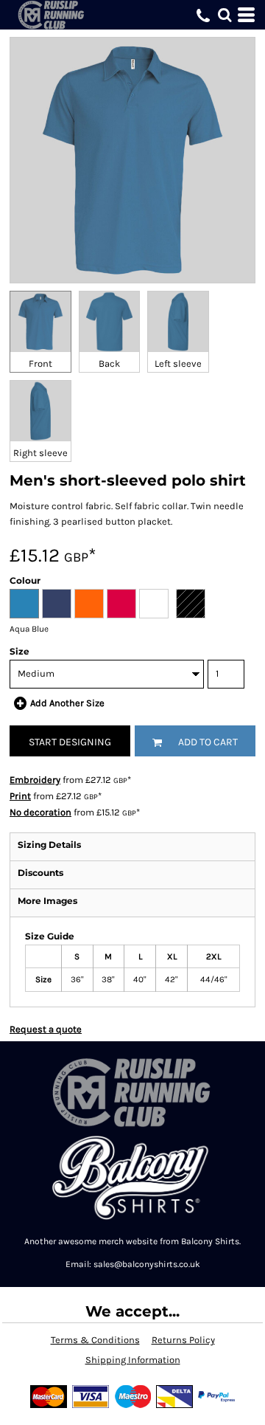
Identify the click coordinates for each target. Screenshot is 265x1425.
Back (109, 363)
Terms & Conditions (95, 1339)
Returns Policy (183, 1339)
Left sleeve (178, 363)
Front (40, 363)
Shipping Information (132, 1359)
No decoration (40, 812)
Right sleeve (40, 452)
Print (20, 795)
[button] (224, 14)
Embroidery (35, 779)
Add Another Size (67, 702)
